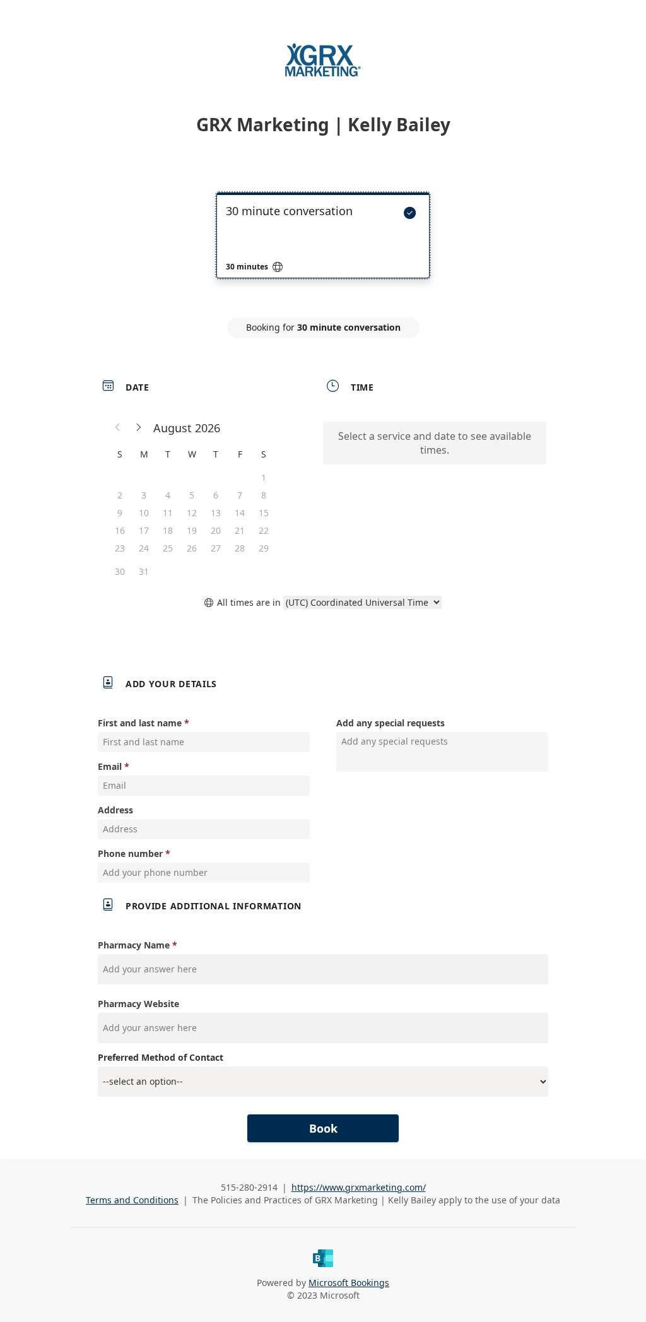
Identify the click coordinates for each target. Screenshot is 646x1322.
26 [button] (192, 548)
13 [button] (216, 513)
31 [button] (144, 571)
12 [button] (192, 513)
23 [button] (120, 548)
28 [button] (240, 548)
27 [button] (216, 548)
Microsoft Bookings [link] (348, 1283)
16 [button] (120, 530)
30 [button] (120, 571)
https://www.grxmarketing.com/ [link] (358, 1187)
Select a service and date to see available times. (434, 443)
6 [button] (215, 495)
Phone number (130, 853)
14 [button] (240, 513)
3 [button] (143, 495)
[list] (323, 246)
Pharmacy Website (138, 1004)
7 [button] (239, 495)
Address (115, 810)
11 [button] (168, 513)
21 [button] (240, 530)
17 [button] (144, 530)
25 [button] (168, 548)
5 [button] (191, 495)
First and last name (140, 723)
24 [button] (144, 548)
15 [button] (264, 513)
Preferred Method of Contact (160, 1057)
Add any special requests (390, 723)
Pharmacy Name (134, 945)
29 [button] (264, 548)
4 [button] (167, 495)
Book (323, 1128)
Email (110, 766)
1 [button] (263, 477)
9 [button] (119, 513)
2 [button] (119, 495)
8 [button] (263, 495)
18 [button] (168, 530)
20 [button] (216, 530)
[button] (118, 427)
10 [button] (144, 513)
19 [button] (192, 530)
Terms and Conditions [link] (132, 1200)
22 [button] (264, 530)
